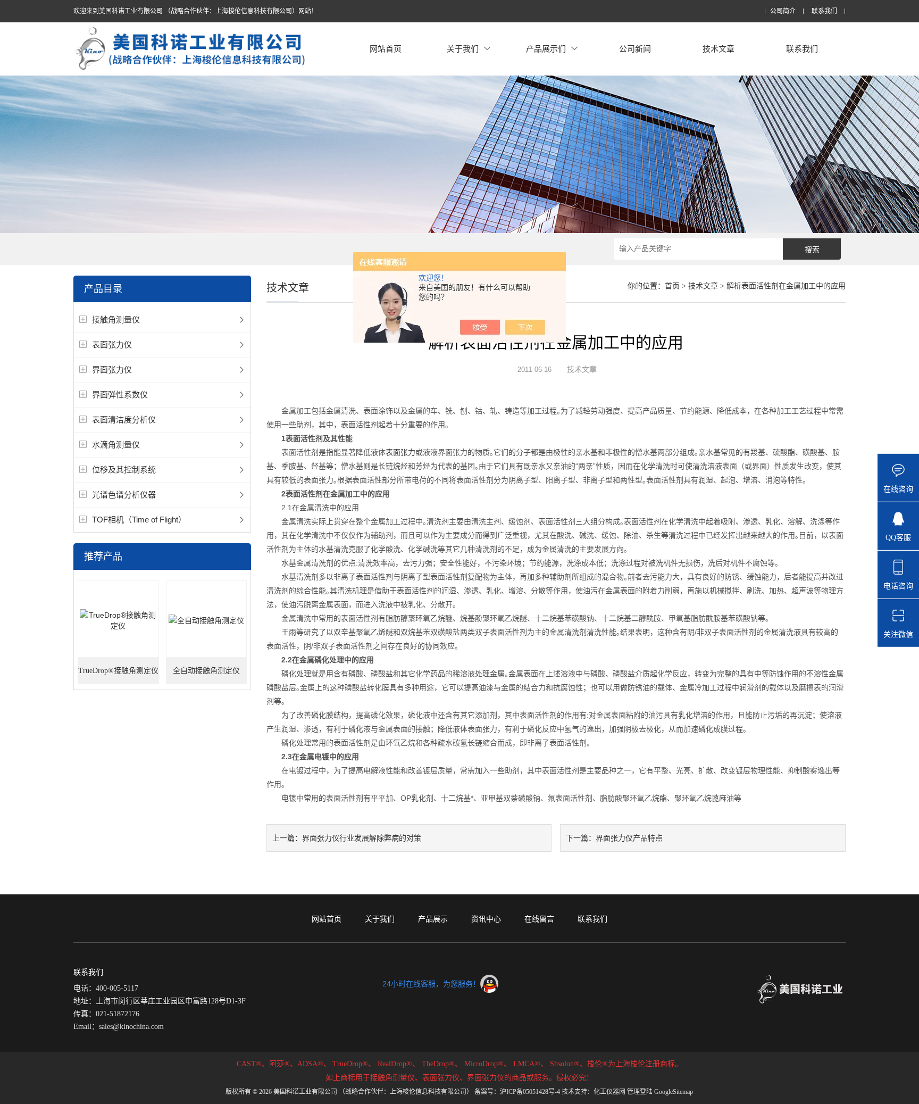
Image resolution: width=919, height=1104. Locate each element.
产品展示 (433, 919)
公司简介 (783, 11)
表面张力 (400, 452)
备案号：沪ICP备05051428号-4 (517, 1091)
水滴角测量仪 (116, 444)
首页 (672, 286)
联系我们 (824, 11)
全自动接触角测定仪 (206, 671)
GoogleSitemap (673, 1091)
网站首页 (386, 48)
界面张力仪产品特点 (629, 838)
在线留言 (539, 919)
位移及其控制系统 (124, 469)
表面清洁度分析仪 (124, 419)
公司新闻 (635, 48)
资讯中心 (486, 919)
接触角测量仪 (116, 319)
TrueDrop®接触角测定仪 (118, 671)
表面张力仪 (112, 344)
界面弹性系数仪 (120, 394)
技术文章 (718, 48)
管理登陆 (640, 1091)
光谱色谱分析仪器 (124, 494)
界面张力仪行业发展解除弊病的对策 (361, 838)
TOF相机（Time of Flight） (139, 519)
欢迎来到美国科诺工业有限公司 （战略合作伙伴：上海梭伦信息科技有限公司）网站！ (195, 11)
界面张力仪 (112, 369)
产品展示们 (546, 48)
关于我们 (463, 48)
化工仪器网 (609, 1091)
